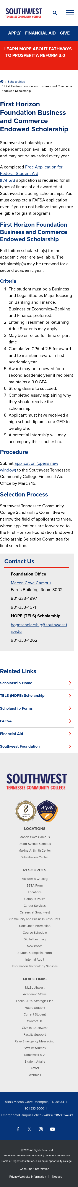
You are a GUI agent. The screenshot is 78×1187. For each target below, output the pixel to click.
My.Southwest (34, 987)
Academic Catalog (35, 879)
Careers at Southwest (35, 912)
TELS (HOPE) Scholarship (22, 695)
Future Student (34, 1008)
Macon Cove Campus (31, 583)
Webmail (35, 1075)
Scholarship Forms (16, 708)
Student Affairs (34, 1061)
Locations (35, 892)
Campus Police (34, 899)
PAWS (35, 1068)
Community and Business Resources (34, 919)
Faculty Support (35, 1035)
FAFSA (6, 721)
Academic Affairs (35, 994)
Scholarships (16, 82)
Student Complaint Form (35, 953)
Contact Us (34, 1021)
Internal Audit (34, 959)
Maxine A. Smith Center (34, 850)
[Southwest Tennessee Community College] (23, 12)
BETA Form (35, 885)
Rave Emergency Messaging (35, 1041)
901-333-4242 (63, 1115)
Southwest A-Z (34, 1055)
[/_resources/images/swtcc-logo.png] (37, 781)
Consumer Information (34, 926)
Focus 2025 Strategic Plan (34, 1001)
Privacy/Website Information (27, 1177)
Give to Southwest (34, 1028)
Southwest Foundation (20, 746)
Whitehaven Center (34, 857)
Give (65, 33)
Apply (14, 33)
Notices (57, 1177)
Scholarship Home (16, 683)
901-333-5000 (34, 1108)
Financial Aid (40, 33)
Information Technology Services (35, 966)
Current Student (35, 1014)
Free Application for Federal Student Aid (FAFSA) (31, 174)
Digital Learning (35, 939)
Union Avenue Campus (34, 844)
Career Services (35, 906)
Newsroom (34, 946)
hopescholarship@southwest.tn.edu (39, 628)
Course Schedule (35, 933)
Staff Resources (35, 1048)
